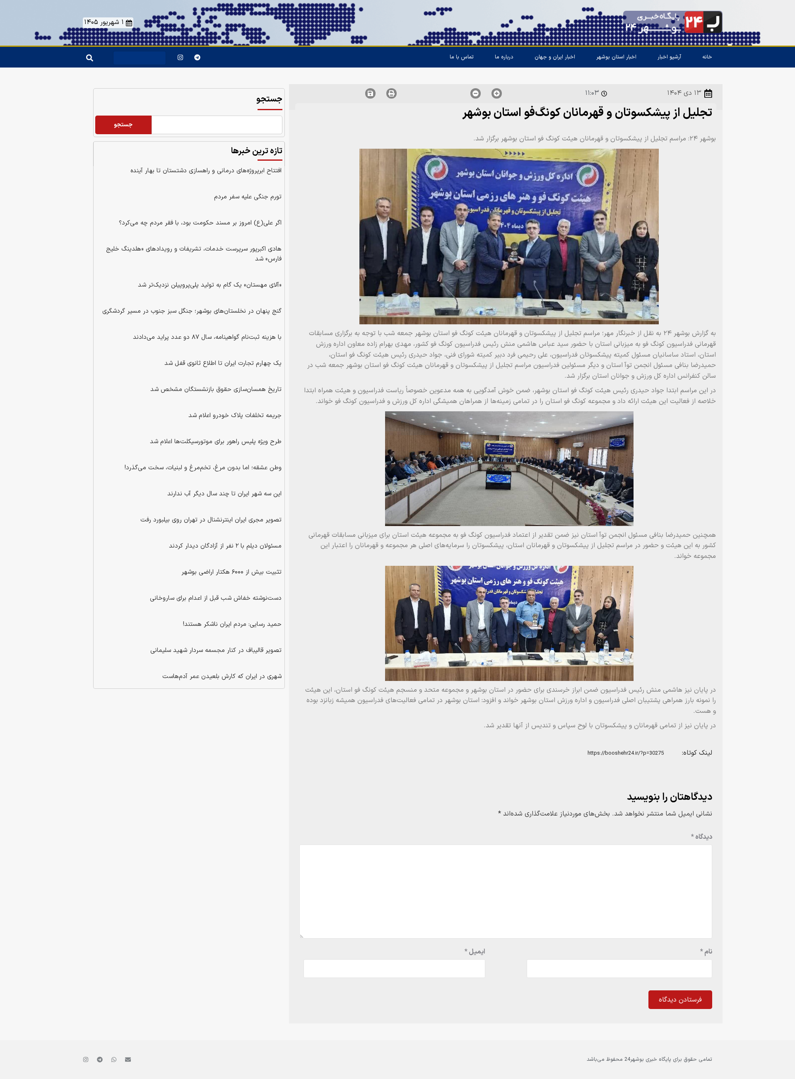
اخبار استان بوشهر (616, 57)
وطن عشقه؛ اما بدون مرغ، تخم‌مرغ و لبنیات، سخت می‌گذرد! (203, 468)
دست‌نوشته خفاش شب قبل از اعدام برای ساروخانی (216, 598)
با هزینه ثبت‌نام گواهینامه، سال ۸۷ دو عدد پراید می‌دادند (207, 337)
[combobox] (139, 58)
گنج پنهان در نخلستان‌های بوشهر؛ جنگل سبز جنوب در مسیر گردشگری (192, 311)
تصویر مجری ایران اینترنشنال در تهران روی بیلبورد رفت (211, 520)
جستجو (269, 99)
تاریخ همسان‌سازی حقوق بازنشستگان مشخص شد (216, 389)
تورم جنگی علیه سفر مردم (248, 197)
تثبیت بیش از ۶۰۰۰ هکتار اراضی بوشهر (231, 572)
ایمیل (475, 952)
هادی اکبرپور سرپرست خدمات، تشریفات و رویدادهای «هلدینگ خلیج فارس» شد (194, 254)
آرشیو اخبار (669, 57)
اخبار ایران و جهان (555, 57)
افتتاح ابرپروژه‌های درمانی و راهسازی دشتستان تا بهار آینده (206, 171)
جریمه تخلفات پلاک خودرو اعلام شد (235, 415)
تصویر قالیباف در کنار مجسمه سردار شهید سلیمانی (216, 650)
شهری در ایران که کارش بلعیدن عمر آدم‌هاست (222, 676)
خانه (707, 57)
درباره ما (504, 57)
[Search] (88, 56)
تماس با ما (462, 57)
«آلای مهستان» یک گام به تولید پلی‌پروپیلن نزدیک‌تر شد (210, 285)
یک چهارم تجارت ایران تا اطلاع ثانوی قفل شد (223, 363)
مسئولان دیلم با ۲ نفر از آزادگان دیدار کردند (225, 546)
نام (706, 952)
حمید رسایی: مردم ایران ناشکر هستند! (232, 624)
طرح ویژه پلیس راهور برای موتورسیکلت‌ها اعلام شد (216, 442)
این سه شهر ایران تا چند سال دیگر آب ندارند (224, 494)
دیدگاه (701, 837)
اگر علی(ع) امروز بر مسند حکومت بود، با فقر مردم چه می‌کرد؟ (200, 223)
